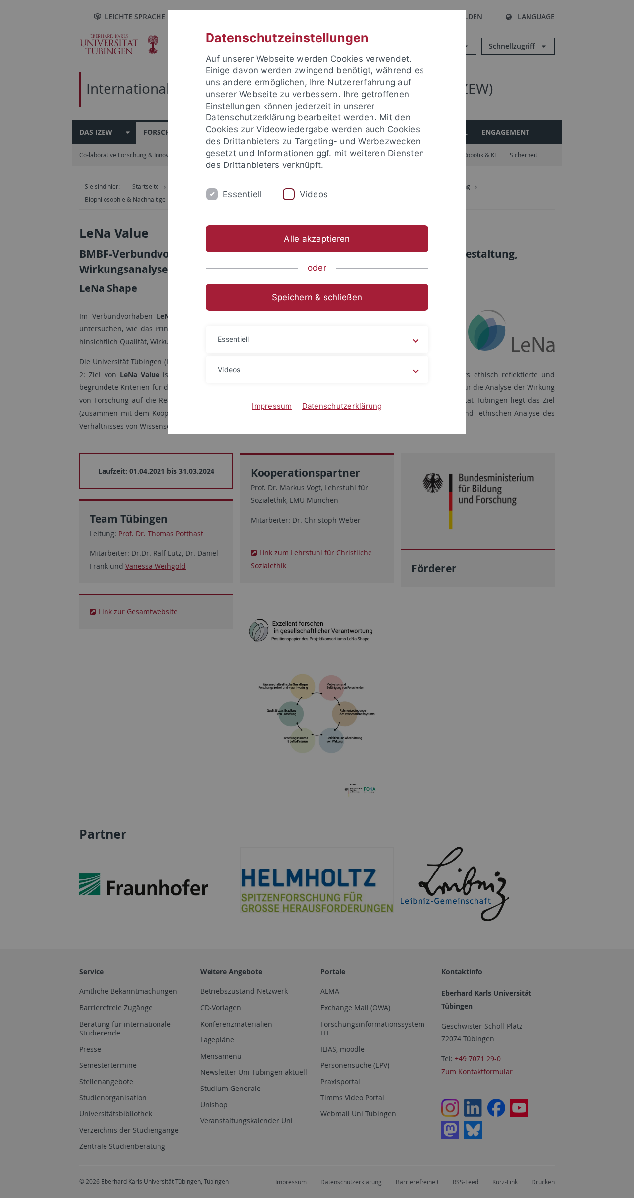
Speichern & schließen (317, 297)
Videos (314, 194)
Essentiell (242, 194)
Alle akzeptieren (317, 239)
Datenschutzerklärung (342, 406)
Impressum (272, 406)
